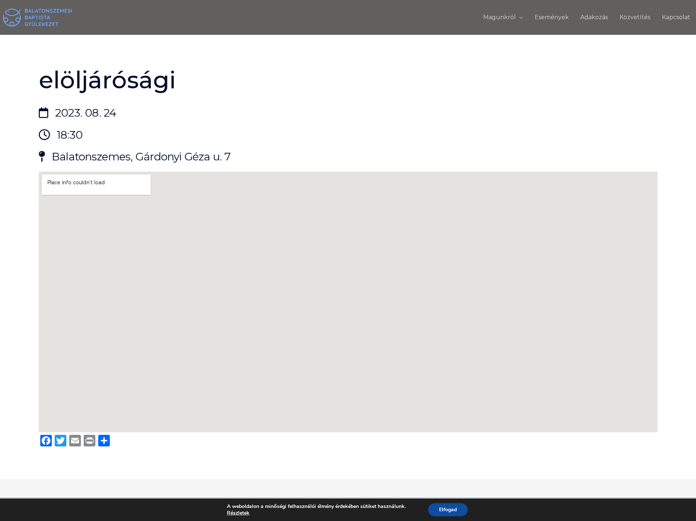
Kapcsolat (676, 17)
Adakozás (594, 17)
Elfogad (448, 509)
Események (552, 17)
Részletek (238, 513)
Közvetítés (635, 17)
